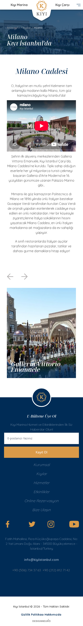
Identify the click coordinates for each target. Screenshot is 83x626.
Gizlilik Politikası (32, 614)
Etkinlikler (41, 491)
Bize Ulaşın (41, 510)
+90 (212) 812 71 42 (57, 570)
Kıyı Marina (19, 5)
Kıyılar (27, 27)
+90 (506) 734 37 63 (26, 570)
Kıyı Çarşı (62, 5)
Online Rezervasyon (41, 501)
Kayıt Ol (41, 452)
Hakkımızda (53, 614)
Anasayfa (13, 27)
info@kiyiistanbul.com (41, 560)
